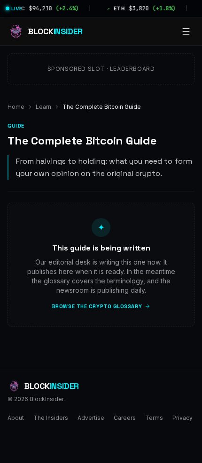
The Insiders (50, 417)
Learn (43, 106)
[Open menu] (186, 31)
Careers (125, 417)
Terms (154, 417)
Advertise (91, 417)
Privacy (182, 417)
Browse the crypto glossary (97, 306)
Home (16, 106)
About (16, 417)
